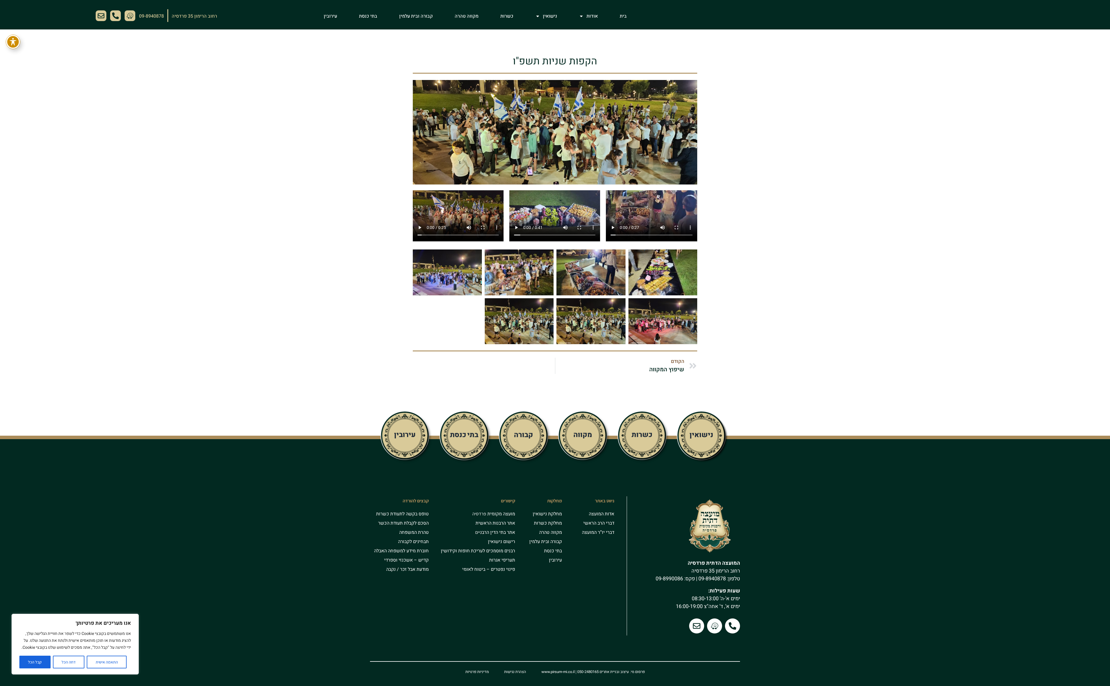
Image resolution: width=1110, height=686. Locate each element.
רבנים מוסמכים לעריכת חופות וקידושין (478, 550)
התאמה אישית (107, 662)
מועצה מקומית (500, 513)
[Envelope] (101, 15)
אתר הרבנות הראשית (495, 523)
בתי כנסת (368, 16)
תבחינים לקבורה (413, 541)
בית (623, 16)
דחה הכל (69, 662)
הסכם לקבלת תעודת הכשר (403, 523)
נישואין (550, 16)
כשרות (506, 16)
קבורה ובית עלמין (416, 16)
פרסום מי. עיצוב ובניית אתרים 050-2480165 (611, 671)
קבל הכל (35, 662)
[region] (75, 644)
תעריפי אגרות (502, 560)
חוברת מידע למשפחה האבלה (401, 550)
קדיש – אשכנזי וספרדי (406, 560)
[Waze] (130, 15)
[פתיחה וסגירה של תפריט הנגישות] (13, 42)
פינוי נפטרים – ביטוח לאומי (488, 569)
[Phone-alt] (115, 15)
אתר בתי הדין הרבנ (497, 532)
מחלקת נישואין (547, 513)
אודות (592, 16)
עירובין (330, 16)
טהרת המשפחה (414, 532)
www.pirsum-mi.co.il (558, 671)
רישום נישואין (501, 541)
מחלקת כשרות (548, 523)
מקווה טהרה (466, 16)
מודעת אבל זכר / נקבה (407, 569)
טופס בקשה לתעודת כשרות (402, 513)
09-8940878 (712, 579)
